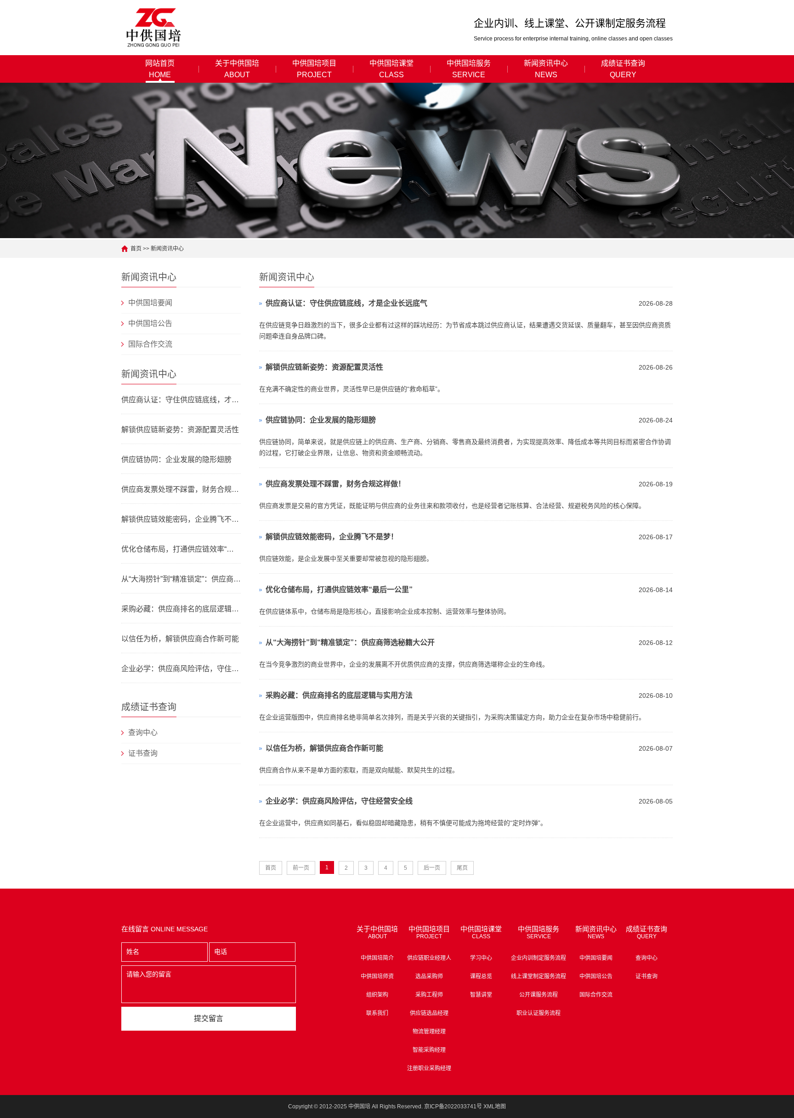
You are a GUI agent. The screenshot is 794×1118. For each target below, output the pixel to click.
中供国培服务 (469, 69)
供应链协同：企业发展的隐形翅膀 (176, 459)
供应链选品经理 (429, 1013)
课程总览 (481, 976)
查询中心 (143, 732)
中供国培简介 (377, 958)
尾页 (462, 868)
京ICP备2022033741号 (453, 1106)
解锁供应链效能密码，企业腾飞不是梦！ (181, 519)
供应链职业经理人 (429, 958)
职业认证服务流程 (538, 1013)
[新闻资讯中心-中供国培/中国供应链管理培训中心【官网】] (154, 27)
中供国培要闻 (150, 303)
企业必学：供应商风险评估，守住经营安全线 (181, 669)
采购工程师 (429, 995)
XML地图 (494, 1106)
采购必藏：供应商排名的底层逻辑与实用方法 (181, 609)
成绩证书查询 (623, 69)
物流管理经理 (429, 1031)
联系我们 (377, 1013)
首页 (136, 248)
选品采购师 (429, 976)
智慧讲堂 (481, 995)
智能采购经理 (429, 1050)
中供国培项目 (314, 69)
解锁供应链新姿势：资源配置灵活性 (180, 430)
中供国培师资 (377, 976)
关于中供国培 (237, 69)
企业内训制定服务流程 (538, 958)
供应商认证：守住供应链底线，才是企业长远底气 (181, 400)
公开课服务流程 (538, 995)
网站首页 (160, 69)
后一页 (432, 868)
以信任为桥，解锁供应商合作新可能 (180, 639)
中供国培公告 (150, 323)
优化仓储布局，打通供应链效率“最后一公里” (181, 549)
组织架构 (377, 995)
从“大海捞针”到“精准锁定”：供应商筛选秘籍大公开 (181, 579)
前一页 (301, 868)
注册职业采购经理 (429, 1068)
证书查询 (143, 753)
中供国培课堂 (391, 69)
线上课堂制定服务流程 (538, 976)
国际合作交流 (150, 344)
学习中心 (481, 958)
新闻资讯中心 (546, 69)
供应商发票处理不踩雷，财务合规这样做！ (181, 489)
